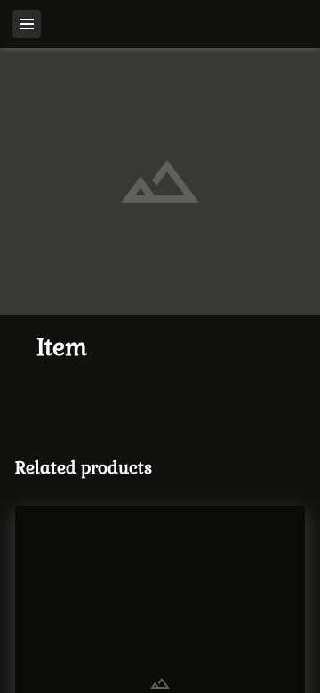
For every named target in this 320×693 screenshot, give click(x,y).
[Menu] (26, 24)
